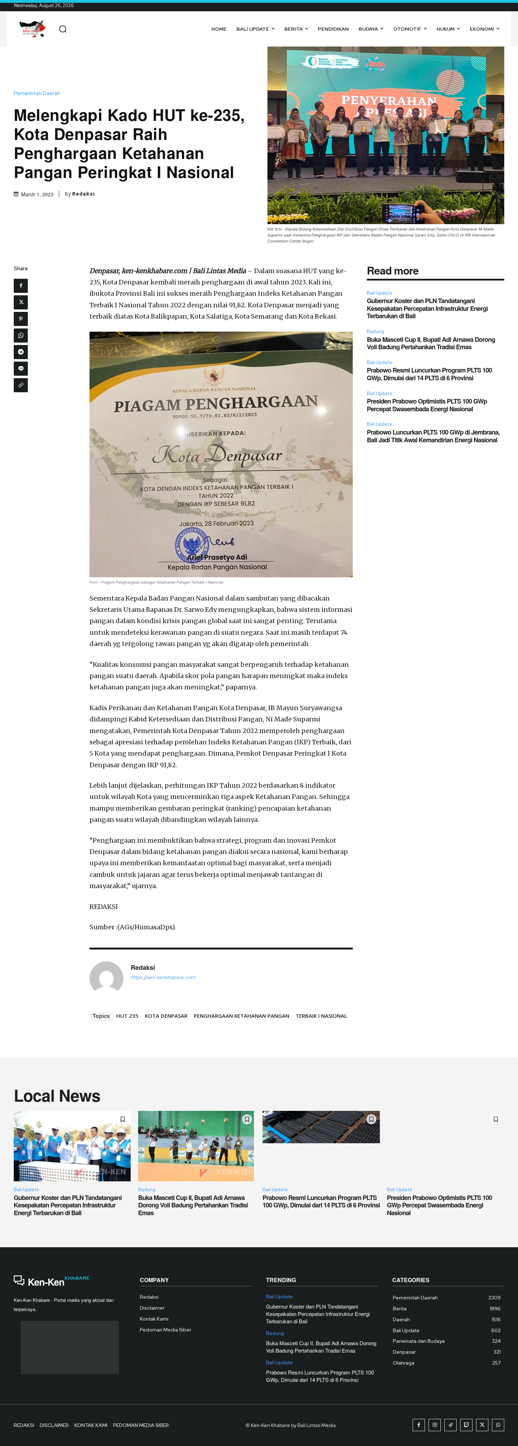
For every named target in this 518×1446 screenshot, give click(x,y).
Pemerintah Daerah (37, 93)
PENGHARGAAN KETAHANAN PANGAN (241, 1015)
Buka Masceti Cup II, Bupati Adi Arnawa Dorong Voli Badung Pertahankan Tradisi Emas (431, 343)
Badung (375, 331)
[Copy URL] (21, 385)
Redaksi (83, 194)
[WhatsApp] (21, 335)
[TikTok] (450, 1425)
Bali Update (379, 293)
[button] (63, 29)
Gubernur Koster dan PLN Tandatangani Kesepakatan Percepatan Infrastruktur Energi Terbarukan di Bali (427, 308)
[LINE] (21, 369)
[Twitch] (466, 1425)
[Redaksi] (106, 978)
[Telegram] (21, 352)
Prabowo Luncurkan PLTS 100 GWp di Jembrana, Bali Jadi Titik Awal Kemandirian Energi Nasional (433, 435)
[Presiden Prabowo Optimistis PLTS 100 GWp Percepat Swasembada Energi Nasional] (445, 1146)
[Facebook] (21, 286)
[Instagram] (434, 1425)
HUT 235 (127, 1015)
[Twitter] (21, 302)
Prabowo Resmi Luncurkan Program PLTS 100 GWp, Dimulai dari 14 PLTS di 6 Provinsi (429, 373)
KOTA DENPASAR (166, 1015)
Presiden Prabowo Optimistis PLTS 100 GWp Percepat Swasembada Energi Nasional (427, 404)
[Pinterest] (21, 319)
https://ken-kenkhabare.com (163, 977)
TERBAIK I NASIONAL (321, 1015)
